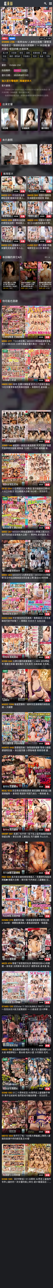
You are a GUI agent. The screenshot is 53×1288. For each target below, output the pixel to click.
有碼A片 (4, 38)
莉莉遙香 (7, 527)
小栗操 (13, 380)
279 (49, 38)
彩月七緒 (33, 241)
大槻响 (6, 700)
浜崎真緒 (14, 657)
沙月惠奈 (16, 571)
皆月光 (6, 786)
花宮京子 (14, 614)
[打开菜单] (50, 3)
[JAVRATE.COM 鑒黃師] (8, 3)
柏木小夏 (14, 1045)
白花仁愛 (33, 216)
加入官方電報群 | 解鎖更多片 (17, 81)
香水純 (6, 1045)
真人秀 (5, 53)
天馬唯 (6, 380)
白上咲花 (33, 191)
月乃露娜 (7, 571)
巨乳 (48, 56)
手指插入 (26, 56)
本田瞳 (5, 128)
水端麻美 (25, 128)
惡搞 (28, 53)
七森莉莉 (14, 1088)
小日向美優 (15, 1175)
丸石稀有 (7, 916)
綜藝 (44, 53)
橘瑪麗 (13, 441)
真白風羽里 (8, 743)
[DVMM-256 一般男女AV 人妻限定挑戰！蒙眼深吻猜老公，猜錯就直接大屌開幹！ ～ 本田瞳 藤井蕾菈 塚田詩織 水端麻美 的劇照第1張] (19, 154)
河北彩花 (6, 191)
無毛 (21, 53)
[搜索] (45, 3)
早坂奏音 (6, 241)
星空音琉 (6, 216)
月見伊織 (16, 916)
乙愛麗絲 (14, 786)
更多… (5, 60)
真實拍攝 (36, 53)
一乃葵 (6, 441)
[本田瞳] (9, 119)
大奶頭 (13, 53)
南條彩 (6, 614)
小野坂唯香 (8, 337)
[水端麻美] (29, 119)
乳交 (35, 56)
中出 (4, 56)
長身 (41, 56)
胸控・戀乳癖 (14, 56)
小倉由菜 (7, 1002)
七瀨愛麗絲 (19, 337)
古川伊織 (16, 1002)
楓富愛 (6, 484)
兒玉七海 (14, 484)
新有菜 (13, 959)
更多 (46, 257)
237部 (24, 70)
